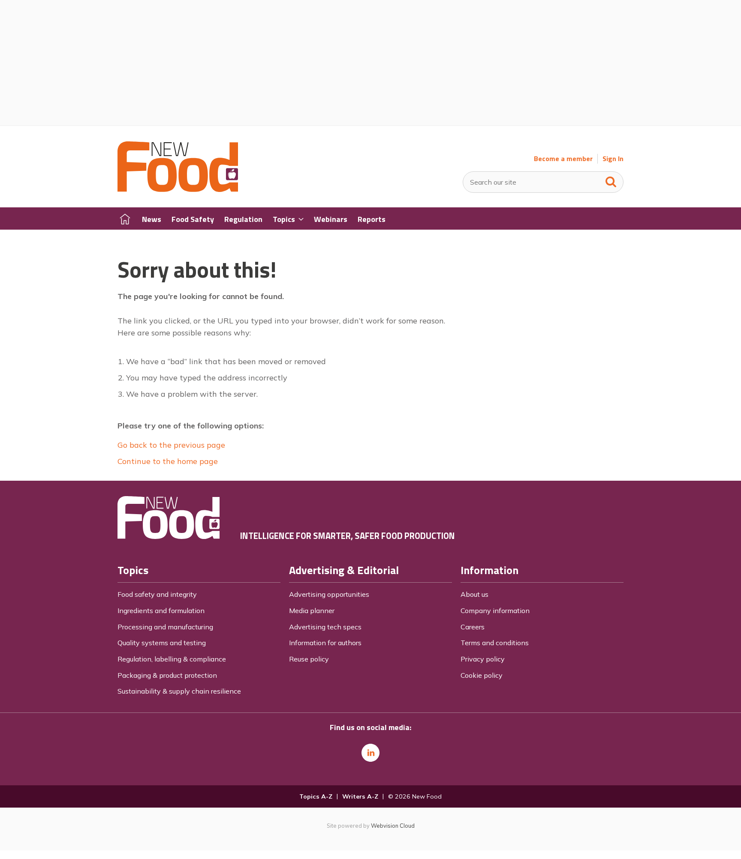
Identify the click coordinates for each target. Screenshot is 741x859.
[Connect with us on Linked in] (370, 753)
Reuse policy (309, 659)
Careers (473, 627)
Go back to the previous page (171, 445)
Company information (495, 610)
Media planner (311, 610)
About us (474, 594)
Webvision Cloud (393, 825)
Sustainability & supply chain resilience (179, 691)
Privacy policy (483, 659)
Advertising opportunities (329, 594)
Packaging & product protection (167, 675)
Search (611, 180)
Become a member (563, 159)
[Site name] (177, 189)
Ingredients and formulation (161, 610)
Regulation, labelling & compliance (171, 659)
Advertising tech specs (325, 627)
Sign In (613, 159)
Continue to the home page (167, 461)
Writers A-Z (360, 796)
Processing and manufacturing (165, 627)
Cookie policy (482, 675)
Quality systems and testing (161, 642)
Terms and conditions (495, 642)
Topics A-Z (315, 796)
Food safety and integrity (157, 594)
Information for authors (325, 642)
